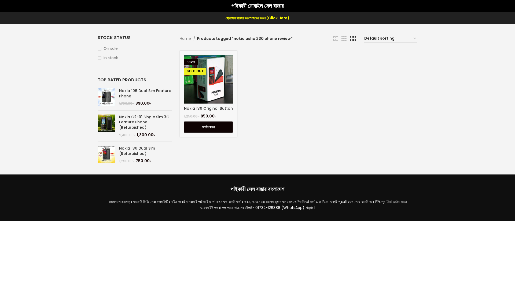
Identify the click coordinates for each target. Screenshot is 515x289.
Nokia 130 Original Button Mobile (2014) (208, 111)
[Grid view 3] (344, 38)
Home (186, 38)
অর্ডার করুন (208, 127)
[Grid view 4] (353, 38)
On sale (111, 48)
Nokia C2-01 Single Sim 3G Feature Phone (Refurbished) (144, 122)
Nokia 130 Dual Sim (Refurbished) (137, 151)
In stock (111, 57)
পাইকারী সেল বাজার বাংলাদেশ (257, 189)
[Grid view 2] (335, 38)
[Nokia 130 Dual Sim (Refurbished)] (106, 155)
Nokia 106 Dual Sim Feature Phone (145, 93)
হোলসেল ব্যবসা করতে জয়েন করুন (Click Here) (257, 18)
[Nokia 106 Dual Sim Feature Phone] (106, 97)
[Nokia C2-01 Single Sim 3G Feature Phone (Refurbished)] (106, 126)
